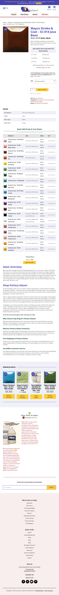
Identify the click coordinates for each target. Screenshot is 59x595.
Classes (29, 532)
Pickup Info (23, 1)
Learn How (38, 3)
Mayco (43, 22)
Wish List (49, 9)
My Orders (29, 503)
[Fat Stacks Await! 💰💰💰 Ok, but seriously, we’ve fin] (12, 459)
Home (4, 22)
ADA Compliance (49, 590)
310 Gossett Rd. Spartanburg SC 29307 (29, 570)
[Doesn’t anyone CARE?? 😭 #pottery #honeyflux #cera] (12, 433)
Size (32, 81)
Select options (9, 396)
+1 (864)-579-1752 (50, 1)
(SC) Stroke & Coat (19, 22)
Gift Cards (45, 14)
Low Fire (38, 22)
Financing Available (29, 508)
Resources (29, 550)
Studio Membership (29, 535)
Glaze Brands (27, 22)
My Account (29, 505)
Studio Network (29, 548)
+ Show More (29, 257)
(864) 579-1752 (29, 577)
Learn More (48, 67)
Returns (29, 513)
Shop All (13, 14)
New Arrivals (24, 14)
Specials (35, 14)
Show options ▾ (51, 140)
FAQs (29, 537)
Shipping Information (29, 516)
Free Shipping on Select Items (12, 1)
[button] (36, 2)
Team (29, 540)
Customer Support (29, 511)
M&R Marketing (39, 590)
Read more (36, 396)
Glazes (33, 22)
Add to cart (42, 89)
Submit (51, 487)
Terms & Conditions (29, 553)
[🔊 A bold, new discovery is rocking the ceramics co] (30, 433)
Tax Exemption (29, 523)
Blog (29, 542)
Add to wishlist (36, 93)
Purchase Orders (29, 521)
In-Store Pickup (29, 518)
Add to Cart (29, 262)
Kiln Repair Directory (29, 545)
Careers (29, 558)
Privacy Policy (29, 555)
